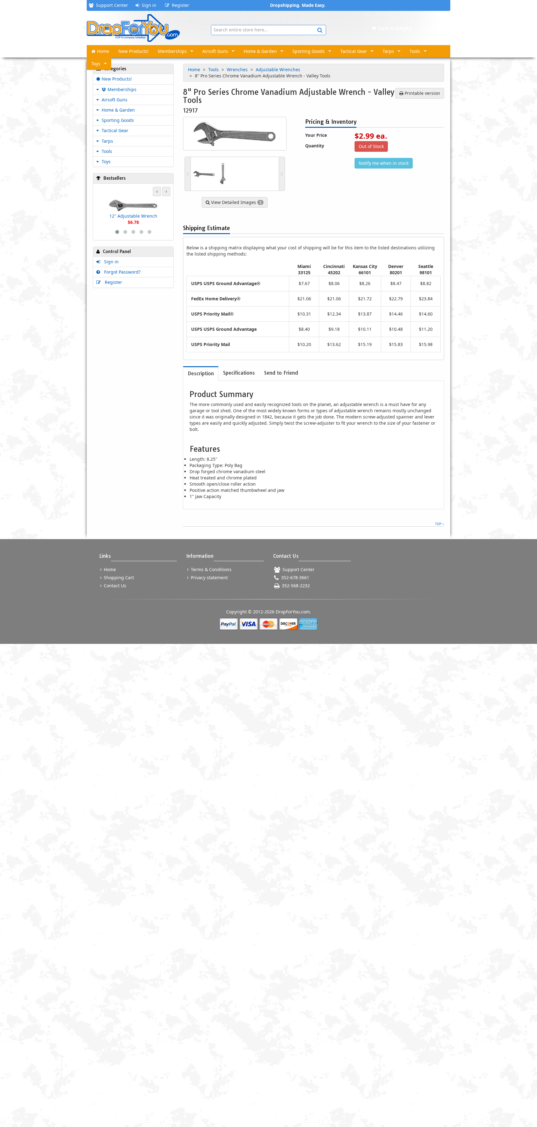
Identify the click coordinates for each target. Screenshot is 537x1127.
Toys (95, 64)
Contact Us (114, 586)
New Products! (133, 51)
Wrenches (238, 69)
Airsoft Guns (215, 51)
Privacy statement (209, 577)
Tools (415, 51)
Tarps (388, 51)
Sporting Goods (308, 51)
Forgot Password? (121, 272)
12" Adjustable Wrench (133, 216)
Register (179, 5)
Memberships (172, 51)
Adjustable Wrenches (278, 69)
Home (103, 51)
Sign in (147, 5)
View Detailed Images (235, 202)
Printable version (421, 93)
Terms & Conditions (211, 569)
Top (438, 524)
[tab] (200, 373)
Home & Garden (260, 51)
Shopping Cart (118, 577)
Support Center (111, 5)
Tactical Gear (353, 51)
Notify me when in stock (384, 163)
